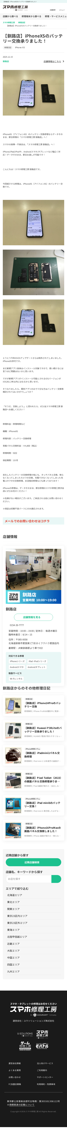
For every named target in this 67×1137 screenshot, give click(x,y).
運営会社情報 (15, 1063)
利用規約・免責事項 (46, 1084)
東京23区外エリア (17, 923)
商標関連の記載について (22, 1104)
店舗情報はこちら (52, 61)
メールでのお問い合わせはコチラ (27, 521)
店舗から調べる (10, 16)
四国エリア (13, 964)
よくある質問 (15, 1070)
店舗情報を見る (32, 617)
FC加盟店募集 (15, 1084)
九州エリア (13, 971)
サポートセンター (45, 1077)
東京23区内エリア (17, 916)
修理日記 (21, 22)
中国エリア (13, 957)
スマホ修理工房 (9, 22)
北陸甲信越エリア (17, 937)
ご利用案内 (42, 1070)
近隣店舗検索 (31, 862)
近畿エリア (13, 943)
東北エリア (13, 902)
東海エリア (13, 930)
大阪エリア (13, 950)
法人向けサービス (45, 1063)
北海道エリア (14, 895)
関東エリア (13, 909)
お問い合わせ (15, 1077)
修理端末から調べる (31, 16)
